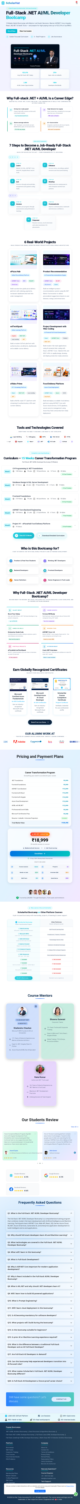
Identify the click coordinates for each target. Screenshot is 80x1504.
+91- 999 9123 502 (47, 1476)
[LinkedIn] (36, 1006)
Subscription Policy (47, 1459)
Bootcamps (10, 1447)
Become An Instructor (48, 1464)
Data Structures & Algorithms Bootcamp (42, 1431)
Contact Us (45, 1450)
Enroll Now (12, 31)
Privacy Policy (45, 1454)
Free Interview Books (13, 1457)
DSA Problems (10, 1459)
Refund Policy (45, 1457)
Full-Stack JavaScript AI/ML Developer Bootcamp (22, 1438)
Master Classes (11, 1476)
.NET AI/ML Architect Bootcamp (16, 1431)
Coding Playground (12, 1478)
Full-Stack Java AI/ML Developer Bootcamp (50, 1435)
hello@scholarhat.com (48, 1478)
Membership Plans (12, 1473)
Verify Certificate (46, 1461)
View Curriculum (26, 31)
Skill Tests (9, 1480)
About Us (44, 1447)
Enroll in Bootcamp (23, 978)
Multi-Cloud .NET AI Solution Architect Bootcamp (56, 1438)
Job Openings (10, 1482)
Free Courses (10, 1454)
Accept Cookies (40, 1491)
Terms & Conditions (47, 1452)
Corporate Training (12, 1452)
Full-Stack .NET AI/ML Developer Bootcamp (20, 1435)
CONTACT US (61, 1399)
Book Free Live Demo (38, 722)
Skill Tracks (9, 1450)
